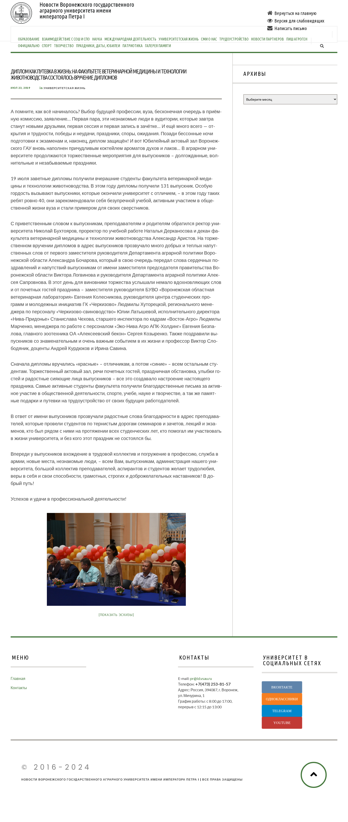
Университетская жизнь (179, 39)
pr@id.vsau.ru (201, 678)
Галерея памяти (158, 46)
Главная (18, 678)
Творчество (64, 46)
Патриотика (132, 46)
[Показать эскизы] (116, 615)
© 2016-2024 (56, 767)
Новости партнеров (267, 39)
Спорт (47, 46)
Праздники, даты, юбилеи (98, 46)
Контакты (19, 687)
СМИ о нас (209, 39)
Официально (29, 46)
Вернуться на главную (295, 13)
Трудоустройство (234, 39)
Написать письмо (290, 28)
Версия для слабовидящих (299, 20)
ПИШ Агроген (296, 39)
